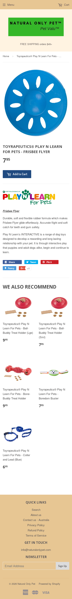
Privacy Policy (36, 525)
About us (36, 515)
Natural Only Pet (26, 583)
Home (6, 56)
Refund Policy (36, 530)
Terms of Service (36, 535)
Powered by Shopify (49, 583)
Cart (66, 4)
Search (36, 510)
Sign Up (62, 566)
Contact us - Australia (36, 520)
